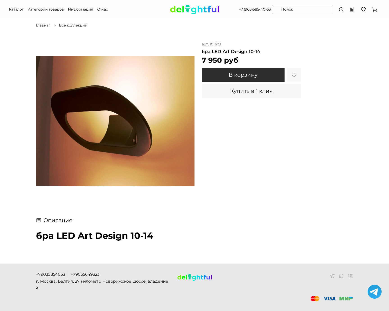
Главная (43, 25)
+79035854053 (50, 274)
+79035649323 (85, 274)
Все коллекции (73, 25)
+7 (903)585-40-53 (255, 9)
